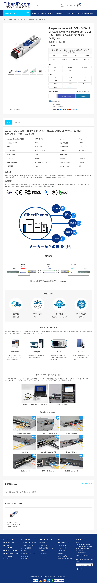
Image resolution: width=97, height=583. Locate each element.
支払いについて (62, 545)
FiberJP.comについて (72, 13)
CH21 (70, 81)
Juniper (70, 67)
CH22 (84, 80)
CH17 (55, 77)
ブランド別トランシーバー (28, 542)
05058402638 (82, 553)
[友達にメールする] (19, 109)
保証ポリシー (43, 551)
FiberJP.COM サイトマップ (28, 553)
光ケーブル (24, 559)
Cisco (55, 67)
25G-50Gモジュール (8, 542)
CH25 (84, 84)
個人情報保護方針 (62, 556)
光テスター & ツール (8, 559)
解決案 (34, 13)
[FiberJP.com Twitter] (77, 569)
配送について (61, 551)
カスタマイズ (42, 13)
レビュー (17, 122)
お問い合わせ (60, 13)
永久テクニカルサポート (59, 106)
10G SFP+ (6, 545)
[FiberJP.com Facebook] (81, 569)
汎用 (70, 70)
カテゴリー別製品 (26, 548)
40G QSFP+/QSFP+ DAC (10, 551)
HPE (55, 70)
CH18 (70, 77)
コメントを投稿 (31, 492)
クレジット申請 (62, 548)
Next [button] (45, 72)
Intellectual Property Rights (65, 559)
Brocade (84, 67)
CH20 (55, 80)
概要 (8, 122)
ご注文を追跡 (43, 545)
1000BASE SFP (7, 548)
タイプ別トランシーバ (27, 545)
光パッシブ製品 (7, 556)
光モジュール (25, 556)
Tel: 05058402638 (87, 13)
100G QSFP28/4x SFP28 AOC (11, 553)
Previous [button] (5, 72)
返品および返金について (46, 548)
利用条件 (60, 553)
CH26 (55, 87)
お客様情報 (42, 542)
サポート (50, 13)
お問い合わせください (85, 91)
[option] (11, 71)
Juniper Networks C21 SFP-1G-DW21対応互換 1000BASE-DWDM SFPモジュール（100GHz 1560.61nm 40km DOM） (14, 524)
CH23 (55, 84)
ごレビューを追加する (86, 483)
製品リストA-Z (25, 551)
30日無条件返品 (57, 104)
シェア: (7, 109)
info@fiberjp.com (84, 555)
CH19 (84, 77)
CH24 (70, 84)
